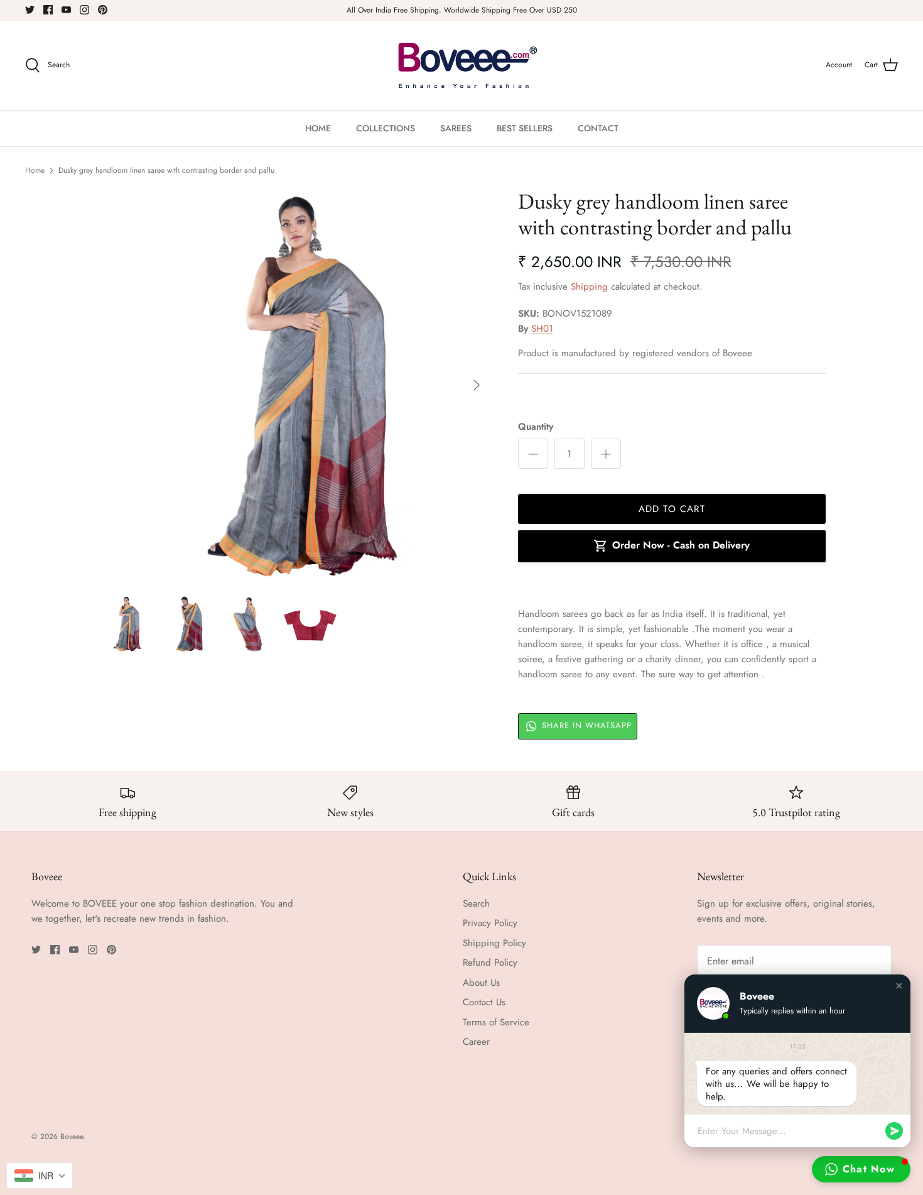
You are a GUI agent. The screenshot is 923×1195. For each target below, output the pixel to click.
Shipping (589, 286)
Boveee (71, 1136)
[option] (293, 385)
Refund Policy (490, 962)
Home (35, 170)
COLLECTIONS (385, 128)
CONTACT (598, 128)
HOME (318, 128)
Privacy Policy (490, 923)
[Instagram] (84, 9)
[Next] (476, 385)
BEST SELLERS (525, 128)
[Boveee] (462, 65)
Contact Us (484, 1002)
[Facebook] (48, 9)
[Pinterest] (102, 9)
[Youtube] (66, 9)
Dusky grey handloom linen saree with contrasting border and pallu (166, 170)
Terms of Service (496, 1022)
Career (476, 1042)
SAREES (456, 128)
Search (476, 903)
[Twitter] (30, 9)
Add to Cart (672, 509)
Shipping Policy (494, 943)
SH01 (542, 329)
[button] (899, 985)
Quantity (535, 427)
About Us (481, 983)
